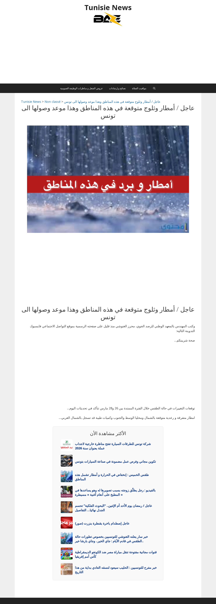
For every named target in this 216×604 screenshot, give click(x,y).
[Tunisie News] (108, 19)
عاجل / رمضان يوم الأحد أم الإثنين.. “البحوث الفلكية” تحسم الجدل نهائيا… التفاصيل (113, 507)
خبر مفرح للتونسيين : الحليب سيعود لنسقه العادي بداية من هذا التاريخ (116, 569)
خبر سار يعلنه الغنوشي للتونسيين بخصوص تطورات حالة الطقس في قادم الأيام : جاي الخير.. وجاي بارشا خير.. (111, 538)
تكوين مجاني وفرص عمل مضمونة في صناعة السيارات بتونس (115, 461)
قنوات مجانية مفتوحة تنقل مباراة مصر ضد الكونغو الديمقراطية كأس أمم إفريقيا (116, 554)
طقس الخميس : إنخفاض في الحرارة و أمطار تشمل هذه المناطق (112, 476)
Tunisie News (108, 7)
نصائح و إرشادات (117, 88)
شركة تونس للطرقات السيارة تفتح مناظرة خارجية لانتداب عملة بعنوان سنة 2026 (113, 446)
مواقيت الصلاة (139, 88)
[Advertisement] (108, 57)
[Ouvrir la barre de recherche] (154, 88)
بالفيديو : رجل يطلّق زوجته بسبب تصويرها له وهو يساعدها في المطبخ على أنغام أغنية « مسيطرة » (115, 492)
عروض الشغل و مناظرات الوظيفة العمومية (81, 88)
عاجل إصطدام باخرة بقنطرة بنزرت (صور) (102, 523)
